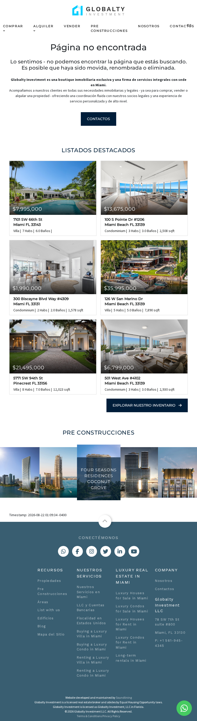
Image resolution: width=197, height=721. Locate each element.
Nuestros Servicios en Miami (88, 592)
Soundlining (124, 697)
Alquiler (43, 26)
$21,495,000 (28, 367)
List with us (48, 610)
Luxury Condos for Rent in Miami (130, 642)
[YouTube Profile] (134, 551)
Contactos (182, 26)
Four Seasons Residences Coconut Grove (99, 478)
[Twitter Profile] (105, 551)
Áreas (42, 602)
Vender (72, 26)
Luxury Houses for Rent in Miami (130, 624)
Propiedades (49, 581)
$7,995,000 (27, 209)
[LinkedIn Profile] (119, 551)
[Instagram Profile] (91, 551)
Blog (41, 626)
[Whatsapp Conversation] (63, 551)
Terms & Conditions (89, 716)
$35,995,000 (120, 288)
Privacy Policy (111, 716)
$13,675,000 (119, 209)
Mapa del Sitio (51, 634)
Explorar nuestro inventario (144, 405)
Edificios (45, 618)
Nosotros (149, 26)
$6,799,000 (119, 367)
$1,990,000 (27, 288)
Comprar (13, 26)
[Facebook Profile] (77, 551)
